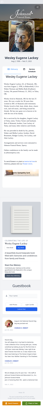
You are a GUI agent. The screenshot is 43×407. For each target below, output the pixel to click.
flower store (27, 164)
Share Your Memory (13, 276)
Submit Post (22, 309)
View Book (9, 248)
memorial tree (29, 161)
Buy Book (21, 248)
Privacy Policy (16, 398)
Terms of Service (27, 398)
